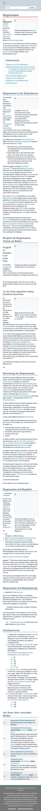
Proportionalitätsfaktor (12, 224)
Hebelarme (6, 390)
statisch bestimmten (27, 139)
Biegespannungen (25, 168)
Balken (9, 34)
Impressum (12, 809)
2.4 (11, 225)
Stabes (34, 30)
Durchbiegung (7, 172)
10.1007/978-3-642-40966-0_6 (19, 653)
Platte (9, 40)
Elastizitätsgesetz (24, 396)
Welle (4, 36)
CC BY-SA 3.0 (15, 763)
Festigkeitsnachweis (12, 184)
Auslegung (6, 52)
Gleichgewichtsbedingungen (21, 141)
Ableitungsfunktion (17, 409)
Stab (4, 34)
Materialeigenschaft (29, 538)
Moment (5, 26)
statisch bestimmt (8, 382)
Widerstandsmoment (17, 622)
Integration (8, 422)
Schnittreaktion (32, 46)
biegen (17, 40)
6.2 (36, 422)
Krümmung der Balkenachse (14, 557)
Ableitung (6, 527)
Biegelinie (28, 228)
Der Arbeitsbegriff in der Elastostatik (20, 654)
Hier (23, 793)
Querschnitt (14, 196)
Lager (28, 342)
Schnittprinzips (21, 452)
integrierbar (27, 447)
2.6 (10, 527)
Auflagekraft (14, 342)
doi (8, 653)
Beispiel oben (24, 474)
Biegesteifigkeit (26, 224)
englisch (25, 468)
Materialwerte (32, 182)
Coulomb (30, 174)
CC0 (35, 775)
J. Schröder (26, 644)
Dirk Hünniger (25, 761)
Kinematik (15, 396)
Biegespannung (7, 198)
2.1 (17, 53)
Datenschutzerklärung (25, 809)
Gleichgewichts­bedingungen (28, 384)
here (12, 744)
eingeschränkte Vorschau (22, 682)
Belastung (6, 110)
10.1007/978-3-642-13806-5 (18, 700)
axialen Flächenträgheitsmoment (18, 540)
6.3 (17, 473)
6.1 (22, 413)
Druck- (5, 202)
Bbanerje (24, 730)
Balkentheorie (7, 116)
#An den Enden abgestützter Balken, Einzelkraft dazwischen (19, 442)
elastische (6, 507)
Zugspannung (28, 204)
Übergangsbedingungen (18, 459)
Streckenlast (28, 417)
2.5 (13, 397)
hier (32, 634)
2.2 (17, 143)
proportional (22, 564)
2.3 (11, 168)
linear (10, 346)
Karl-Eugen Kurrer (14, 669)
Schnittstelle (6, 326)
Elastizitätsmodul (13, 538)
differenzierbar (22, 445)
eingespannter (7, 267)
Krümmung (6, 220)
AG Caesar (24, 775)
